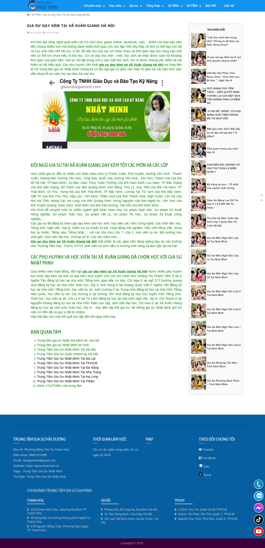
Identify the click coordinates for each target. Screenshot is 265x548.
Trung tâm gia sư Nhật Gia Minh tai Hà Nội (68, 340)
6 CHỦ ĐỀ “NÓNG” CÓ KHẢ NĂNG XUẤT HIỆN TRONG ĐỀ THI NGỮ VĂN (224, 115)
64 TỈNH (36, 14)
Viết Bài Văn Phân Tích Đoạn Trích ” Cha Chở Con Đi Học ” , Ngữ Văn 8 (223, 77)
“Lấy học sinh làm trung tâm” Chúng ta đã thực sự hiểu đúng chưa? (223, 41)
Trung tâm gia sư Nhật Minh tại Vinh (63, 345)
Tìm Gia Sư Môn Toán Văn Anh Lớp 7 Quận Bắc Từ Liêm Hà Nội (223, 222)
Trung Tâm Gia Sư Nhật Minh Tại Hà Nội (66, 349)
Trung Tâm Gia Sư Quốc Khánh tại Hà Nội (67, 354)
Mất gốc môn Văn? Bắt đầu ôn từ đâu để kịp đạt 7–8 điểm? (223, 132)
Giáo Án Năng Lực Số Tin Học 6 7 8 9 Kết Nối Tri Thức (222, 204)
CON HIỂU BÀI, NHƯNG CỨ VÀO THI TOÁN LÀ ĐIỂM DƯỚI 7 (223, 168)
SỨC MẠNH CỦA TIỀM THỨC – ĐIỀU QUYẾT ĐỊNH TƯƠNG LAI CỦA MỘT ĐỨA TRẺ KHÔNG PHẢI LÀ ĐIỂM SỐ (223, 95)
